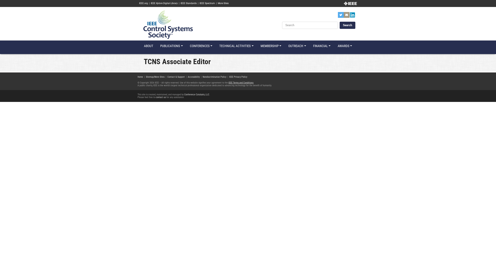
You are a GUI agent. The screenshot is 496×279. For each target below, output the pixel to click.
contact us (161, 97)
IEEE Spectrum (207, 3)
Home (140, 77)
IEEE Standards (189, 3)
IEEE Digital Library (164, 3)
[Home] (168, 24)
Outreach (295, 46)
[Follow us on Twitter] (341, 16)
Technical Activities (235, 46)
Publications (170, 46)
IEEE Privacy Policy (238, 77)
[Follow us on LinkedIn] (352, 16)
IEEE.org (143, 3)
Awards (343, 46)
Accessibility (194, 77)
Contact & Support (176, 77)
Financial (320, 46)
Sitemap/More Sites (155, 77)
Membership (270, 46)
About (148, 46)
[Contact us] (347, 16)
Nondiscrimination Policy (214, 77)
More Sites (223, 3)
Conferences (200, 46)
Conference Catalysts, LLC (196, 94)
